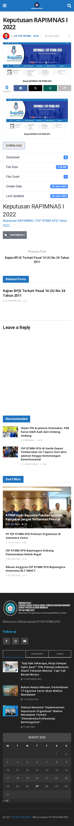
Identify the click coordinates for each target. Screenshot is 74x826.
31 (25, 559)
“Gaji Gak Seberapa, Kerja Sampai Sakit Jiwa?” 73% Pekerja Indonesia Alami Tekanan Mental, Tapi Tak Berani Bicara (44, 668)
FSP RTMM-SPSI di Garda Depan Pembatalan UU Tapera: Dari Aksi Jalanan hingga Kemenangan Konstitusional (43, 454)
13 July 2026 (13, 543)
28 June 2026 (13, 559)
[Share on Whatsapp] (50, 88)
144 (25, 524)
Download (14, 145)
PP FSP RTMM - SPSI (26, 36)
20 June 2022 (52, 36)
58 (25, 543)
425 (40, 440)
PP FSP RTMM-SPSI (21, 817)
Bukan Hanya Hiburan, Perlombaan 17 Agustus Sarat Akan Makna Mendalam (44, 690)
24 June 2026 (13, 575)
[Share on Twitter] (35, 88)
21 (25, 575)
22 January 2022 (13, 301)
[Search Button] (69, 5)
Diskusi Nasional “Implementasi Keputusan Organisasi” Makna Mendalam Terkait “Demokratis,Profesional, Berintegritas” (42, 714)
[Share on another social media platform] (64, 88)
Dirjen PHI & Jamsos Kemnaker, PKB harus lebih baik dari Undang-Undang (45, 431)
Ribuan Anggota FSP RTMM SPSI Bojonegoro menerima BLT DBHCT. (35, 569)
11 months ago (31, 464)
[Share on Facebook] (21, 88)
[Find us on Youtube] (24, 641)
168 (44, 464)
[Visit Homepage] (37, 5)
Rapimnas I (17, 235)
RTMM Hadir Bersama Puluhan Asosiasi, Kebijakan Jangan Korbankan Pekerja (35, 517)
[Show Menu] (4, 5)
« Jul (5, 800)
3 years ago (29, 440)
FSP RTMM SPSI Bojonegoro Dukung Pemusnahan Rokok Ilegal (30, 552)
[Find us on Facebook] (6, 641)
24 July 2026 (13, 524)
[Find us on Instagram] (15, 641)
